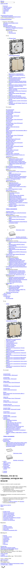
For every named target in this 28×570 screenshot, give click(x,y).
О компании (6, 9)
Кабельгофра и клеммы (7, 462)
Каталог (5, 535)
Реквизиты (5, 541)
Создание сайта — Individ (6, 564)
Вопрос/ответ (6, 539)
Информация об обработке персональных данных (12, 563)
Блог (4, 12)
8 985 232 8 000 (4, 3)
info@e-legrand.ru (4, 559)
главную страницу (13, 501)
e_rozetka (3, 554)
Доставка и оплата (7, 7)
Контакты (5, 5)
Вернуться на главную (6, 505)
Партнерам (5, 10)
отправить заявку (10, 211)
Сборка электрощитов (11, 208)
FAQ (4, 13)
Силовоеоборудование (6, 418)
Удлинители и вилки (8, 518)
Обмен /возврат (6, 8)
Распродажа (13, 26)
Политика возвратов (8, 527)
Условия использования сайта (10, 530)
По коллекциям (12, 33)
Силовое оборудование (8, 514)
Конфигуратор (14, 22)
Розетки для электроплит (9, 520)
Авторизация (4, 15)
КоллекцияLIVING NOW (6, 464)
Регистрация (10, 15)
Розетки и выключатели (8, 512)
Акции (4, 525)
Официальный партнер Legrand (8, 547)
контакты (22, 501)
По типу (11, 31)
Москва (2, 1)
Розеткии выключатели (6, 295)
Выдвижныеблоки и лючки (6, 441)
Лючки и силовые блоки (9, 515)
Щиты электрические (8, 516)
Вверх (2, 506)
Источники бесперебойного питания (11, 517)
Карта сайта (6, 529)
